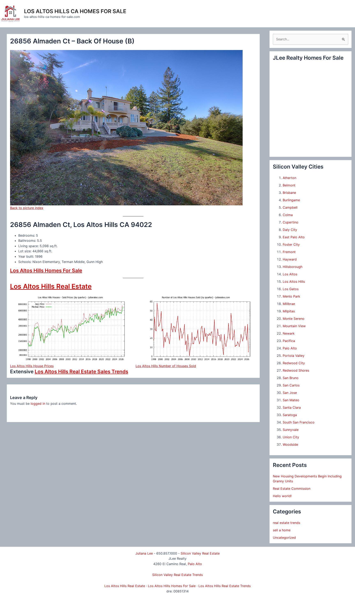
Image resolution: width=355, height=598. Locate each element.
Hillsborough (292, 267)
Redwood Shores (296, 370)
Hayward (290, 259)
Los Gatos (291, 289)
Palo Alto (290, 348)
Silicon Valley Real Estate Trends (177, 575)
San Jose (290, 393)
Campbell (290, 207)
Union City (291, 437)
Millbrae (289, 304)
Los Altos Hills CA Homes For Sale (75, 11)
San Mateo (291, 400)
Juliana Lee (144, 553)
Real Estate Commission (291, 488)
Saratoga (290, 415)
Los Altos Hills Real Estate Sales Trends (81, 372)
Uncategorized (284, 537)
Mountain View (294, 326)
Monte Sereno (293, 318)
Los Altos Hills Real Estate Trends (224, 586)
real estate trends (286, 523)
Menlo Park (291, 296)
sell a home (281, 530)
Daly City (290, 230)
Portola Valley (293, 356)
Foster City (291, 244)
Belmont (289, 185)
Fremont (289, 252)
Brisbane (289, 193)
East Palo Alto (294, 237)
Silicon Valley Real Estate (200, 553)
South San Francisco (299, 422)
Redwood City (294, 363)
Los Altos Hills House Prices (32, 366)
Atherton (289, 178)
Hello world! (282, 496)
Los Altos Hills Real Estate (51, 286)
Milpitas (289, 311)
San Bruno (291, 378)
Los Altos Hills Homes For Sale (46, 270)
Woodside (290, 444)
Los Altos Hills (294, 281)
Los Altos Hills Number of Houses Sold (166, 366)
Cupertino (290, 222)
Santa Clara (292, 407)
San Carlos (291, 385)
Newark (289, 333)
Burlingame (291, 200)
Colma (288, 215)
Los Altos (290, 274)
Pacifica (289, 341)
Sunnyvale (291, 430)
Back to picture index (26, 208)
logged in (38, 403)
